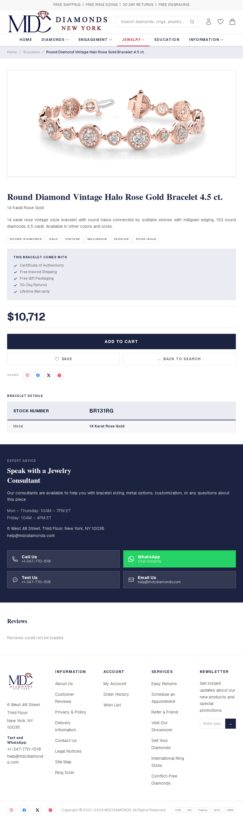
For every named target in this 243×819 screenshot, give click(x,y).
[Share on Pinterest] (59, 375)
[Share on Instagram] (27, 375)
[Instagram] (11, 810)
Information (204, 39)
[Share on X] (48, 375)
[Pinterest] (50, 810)
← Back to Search (179, 359)
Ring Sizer (64, 772)
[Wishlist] (220, 21)
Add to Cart (121, 341)
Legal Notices (68, 751)
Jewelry (131, 39)
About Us (64, 683)
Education (167, 39)
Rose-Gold (146, 239)
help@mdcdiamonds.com (31, 535)
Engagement (93, 39)
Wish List (112, 705)
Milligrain (97, 239)
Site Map (63, 761)
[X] (37, 810)
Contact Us (66, 740)
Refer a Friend (164, 712)
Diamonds (53, 39)
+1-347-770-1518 (24, 749)
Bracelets (31, 52)
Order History (116, 694)
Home (26, 39)
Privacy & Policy (71, 712)
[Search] (192, 21)
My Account (114, 683)
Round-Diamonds (26, 239)
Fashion (121, 239)
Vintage (72, 239)
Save (67, 359)
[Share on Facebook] (38, 375)
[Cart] (232, 21)
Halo (53, 239)
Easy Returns (164, 683)
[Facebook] (24, 810)
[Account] (208, 21)
